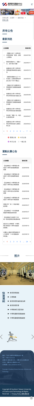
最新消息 (21, 18)
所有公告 (5, 20)
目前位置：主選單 (8, 18)
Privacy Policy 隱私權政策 (20, 394)
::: (2, 28)
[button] (2, 12)
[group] (17, 273)
